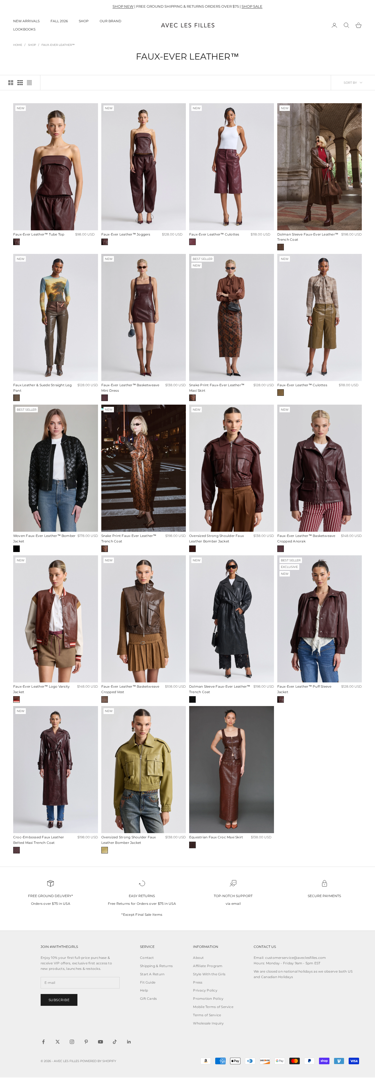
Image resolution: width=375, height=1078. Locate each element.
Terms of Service (207, 1015)
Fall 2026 (59, 21)
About (198, 958)
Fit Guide (147, 982)
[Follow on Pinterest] (86, 1042)
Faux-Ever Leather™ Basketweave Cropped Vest (130, 689)
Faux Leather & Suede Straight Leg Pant (42, 388)
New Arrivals (26, 21)
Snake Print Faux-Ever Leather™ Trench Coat (128, 538)
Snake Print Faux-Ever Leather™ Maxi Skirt (216, 388)
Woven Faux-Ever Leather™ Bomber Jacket (44, 538)
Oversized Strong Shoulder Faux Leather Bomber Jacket (216, 538)
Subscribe (59, 1000)
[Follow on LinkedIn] (129, 1042)
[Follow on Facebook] (43, 1042)
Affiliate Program (207, 966)
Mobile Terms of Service (213, 1007)
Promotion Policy (208, 998)
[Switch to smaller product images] (20, 82)
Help (144, 990)
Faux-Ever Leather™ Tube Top (38, 234)
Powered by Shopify (98, 1061)
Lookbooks (24, 29)
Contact (147, 958)
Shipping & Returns (156, 966)
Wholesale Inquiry (208, 1023)
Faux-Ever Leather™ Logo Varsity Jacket (41, 689)
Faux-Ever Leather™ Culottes (214, 234)
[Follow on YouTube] (100, 1042)
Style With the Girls (209, 974)
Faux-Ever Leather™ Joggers (125, 234)
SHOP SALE (252, 6)
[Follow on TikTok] (114, 1042)
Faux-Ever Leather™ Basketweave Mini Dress (130, 388)
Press (197, 982)
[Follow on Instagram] (72, 1042)
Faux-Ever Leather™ (58, 45)
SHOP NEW (123, 6)
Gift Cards (148, 998)
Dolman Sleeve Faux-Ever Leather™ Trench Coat (307, 237)
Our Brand (110, 21)
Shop (84, 21)
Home (17, 45)
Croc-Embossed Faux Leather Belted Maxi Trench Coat (38, 840)
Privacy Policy (205, 990)
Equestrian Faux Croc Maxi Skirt (216, 837)
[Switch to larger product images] (10, 82)
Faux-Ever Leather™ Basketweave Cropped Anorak (306, 538)
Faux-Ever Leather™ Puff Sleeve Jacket (304, 689)
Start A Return (152, 974)
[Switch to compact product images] (29, 82)
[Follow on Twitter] (57, 1042)
